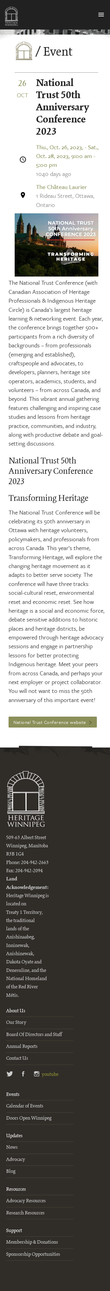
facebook (23, 1074)
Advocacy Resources (26, 1201)
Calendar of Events (24, 1106)
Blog (10, 1171)
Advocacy (15, 1159)
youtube (49, 1074)
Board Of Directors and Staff (34, 1035)
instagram (37, 1074)
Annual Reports (22, 1046)
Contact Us (17, 1058)
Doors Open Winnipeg (28, 1118)
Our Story (16, 1022)
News (12, 1147)
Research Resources (25, 1213)
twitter (10, 1074)
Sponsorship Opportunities (33, 1254)
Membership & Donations (32, 1242)
